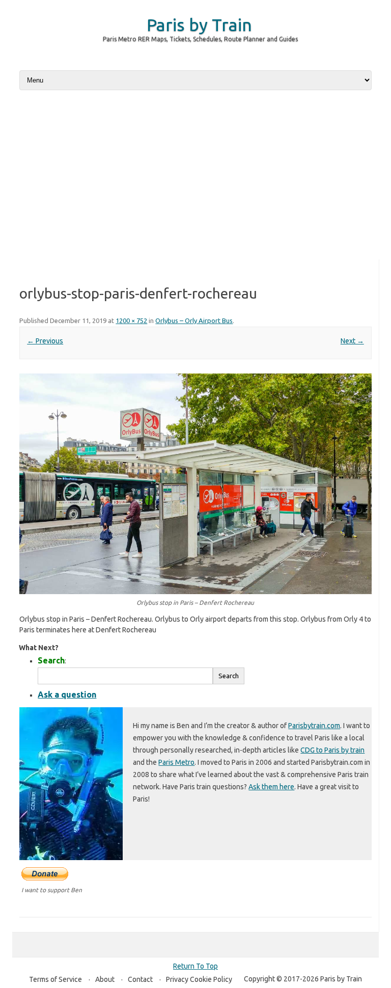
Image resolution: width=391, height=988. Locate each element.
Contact (140, 979)
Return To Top (195, 966)
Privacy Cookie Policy (199, 979)
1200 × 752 (131, 320)
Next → (352, 341)
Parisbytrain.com (314, 726)
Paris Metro (176, 762)
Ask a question (67, 694)
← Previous (45, 341)
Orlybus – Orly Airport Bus (194, 320)
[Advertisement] (195, 175)
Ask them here (271, 787)
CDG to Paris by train (332, 750)
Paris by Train (199, 24)
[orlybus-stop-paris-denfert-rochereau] (195, 483)
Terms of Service (55, 979)
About (105, 979)
